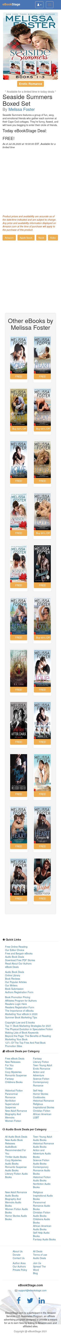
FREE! (9, 138)
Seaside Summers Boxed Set (27, 99)
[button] (9, 237)
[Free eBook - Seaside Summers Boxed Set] (30, 46)
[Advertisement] (30, 181)
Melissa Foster (21, 109)
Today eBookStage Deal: (25, 130)
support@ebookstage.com (32, 1290)
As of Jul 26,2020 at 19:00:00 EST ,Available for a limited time (29, 145)
